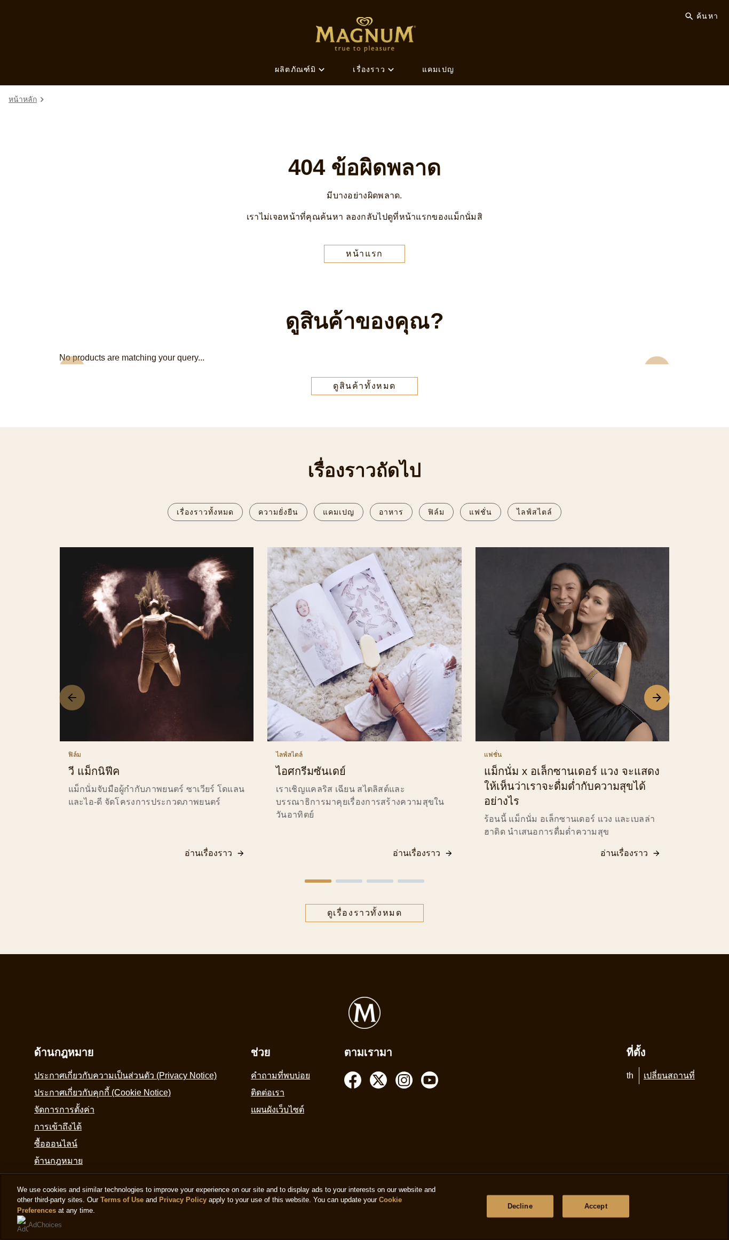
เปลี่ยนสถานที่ (669, 1075)
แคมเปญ (438, 69)
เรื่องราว (369, 69)
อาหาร (391, 512)
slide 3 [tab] (380, 881)
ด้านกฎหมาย (58, 1160)
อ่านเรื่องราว (208, 853)
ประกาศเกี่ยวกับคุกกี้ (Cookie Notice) (102, 1092)
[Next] (657, 697)
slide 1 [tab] (318, 881)
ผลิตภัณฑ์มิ (295, 69)
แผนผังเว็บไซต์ (277, 1109)
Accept (595, 1206)
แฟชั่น (480, 512)
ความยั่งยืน (278, 512)
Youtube (429, 1080)
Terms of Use (122, 1200)
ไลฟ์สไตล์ (534, 512)
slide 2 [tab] (349, 881)
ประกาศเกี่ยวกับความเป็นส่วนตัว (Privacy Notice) (125, 1075)
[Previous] (72, 697)
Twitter (378, 1080)
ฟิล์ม (436, 512)
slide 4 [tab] (411, 881)
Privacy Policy (183, 1200)
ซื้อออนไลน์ (55, 1143)
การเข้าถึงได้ (58, 1126)
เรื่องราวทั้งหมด (205, 512)
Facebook (352, 1080)
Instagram (404, 1080)
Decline (520, 1206)
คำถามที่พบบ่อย (280, 1075)
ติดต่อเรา (267, 1092)
